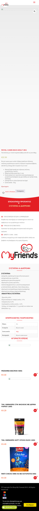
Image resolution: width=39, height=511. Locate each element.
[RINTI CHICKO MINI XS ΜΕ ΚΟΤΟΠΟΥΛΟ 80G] (19, 459)
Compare (20, 191)
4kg (17, 331)
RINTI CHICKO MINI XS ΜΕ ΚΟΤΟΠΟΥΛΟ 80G (18, 474)
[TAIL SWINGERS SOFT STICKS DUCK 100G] (19, 425)
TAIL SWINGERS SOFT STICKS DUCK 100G (18, 440)
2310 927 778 (10, 507)
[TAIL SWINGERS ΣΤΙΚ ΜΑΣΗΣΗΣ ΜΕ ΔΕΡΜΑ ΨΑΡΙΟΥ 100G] (19, 390)
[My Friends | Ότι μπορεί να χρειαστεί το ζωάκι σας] (5, 3)
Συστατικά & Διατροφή (19, 206)
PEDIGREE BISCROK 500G (11, 371)
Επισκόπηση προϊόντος (19, 202)
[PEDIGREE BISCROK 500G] (19, 356)
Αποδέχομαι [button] (30, 505)
